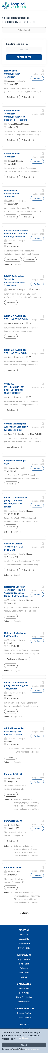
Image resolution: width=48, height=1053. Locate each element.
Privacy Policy (24, 947)
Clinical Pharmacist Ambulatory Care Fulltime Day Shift (14, 731)
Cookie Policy (8, 1038)
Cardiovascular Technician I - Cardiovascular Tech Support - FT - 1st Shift (15, 115)
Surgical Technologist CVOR (15, 462)
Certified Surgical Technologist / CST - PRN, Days (14, 546)
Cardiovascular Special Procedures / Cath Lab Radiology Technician (16, 233)
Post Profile (24, 992)
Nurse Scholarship (24, 997)
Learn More (24, 972)
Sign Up (24, 976)
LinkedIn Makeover (24, 1017)
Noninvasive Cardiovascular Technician (12, 73)
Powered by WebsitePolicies (13, 1049)
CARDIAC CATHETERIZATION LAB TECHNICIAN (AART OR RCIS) (14, 388)
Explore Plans (24, 959)
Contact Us (24, 939)
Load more (24, 912)
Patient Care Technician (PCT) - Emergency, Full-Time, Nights (16, 685)
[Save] (42, 71)
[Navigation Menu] (43, 5)
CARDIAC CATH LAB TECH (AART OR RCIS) (16, 318)
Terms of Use (24, 943)
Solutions (24, 968)
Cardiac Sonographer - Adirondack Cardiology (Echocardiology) (16, 426)
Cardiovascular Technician (12, 155)
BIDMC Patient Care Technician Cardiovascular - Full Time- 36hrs (14, 281)
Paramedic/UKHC (13, 774)
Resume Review (24, 1013)
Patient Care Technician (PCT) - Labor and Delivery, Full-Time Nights (16, 502)
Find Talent (24, 963)
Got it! (24, 1044)
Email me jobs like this (17, 43)
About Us (24, 934)
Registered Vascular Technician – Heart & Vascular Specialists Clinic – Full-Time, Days (16, 591)
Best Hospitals (24, 1001)
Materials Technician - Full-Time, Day (15, 634)
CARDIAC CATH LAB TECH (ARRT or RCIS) (15, 351)
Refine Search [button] (24, 30)
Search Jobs (24, 988)
